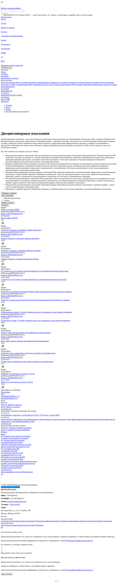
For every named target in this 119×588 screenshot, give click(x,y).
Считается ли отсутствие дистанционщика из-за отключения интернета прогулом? (34, 279)
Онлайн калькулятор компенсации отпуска (93, 85)
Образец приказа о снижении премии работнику (20, 238)
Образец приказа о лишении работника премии (20, 259)
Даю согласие (7, 574)
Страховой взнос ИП (23, 85)
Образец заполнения (12, 198)
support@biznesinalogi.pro (16, 501)
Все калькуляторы (8, 82)
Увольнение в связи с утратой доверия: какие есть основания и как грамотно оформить (35, 321)
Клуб (3, 400)
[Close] (4, 13)
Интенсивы (5, 392)
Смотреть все (7, 68)
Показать (5, 205)
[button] (59, 80)
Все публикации (7, 196)
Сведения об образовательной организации (18, 521)
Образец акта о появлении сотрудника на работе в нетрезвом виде (27, 362)
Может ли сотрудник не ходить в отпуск (17, 382)
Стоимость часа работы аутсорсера (63, 82)
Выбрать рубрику (8, 203)
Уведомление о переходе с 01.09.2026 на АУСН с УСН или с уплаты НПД (30, 415)
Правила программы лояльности (75, 521)
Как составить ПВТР (9, 218)
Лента (3, 19)
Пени (47, 82)
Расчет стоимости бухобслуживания (30, 82)
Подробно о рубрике (9, 193)
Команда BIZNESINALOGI (12, 214)
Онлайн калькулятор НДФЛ (64, 85)
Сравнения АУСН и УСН (42, 85)
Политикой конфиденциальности (79, 541)
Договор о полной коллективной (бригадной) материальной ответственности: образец (35, 300)
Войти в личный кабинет (11, 8)
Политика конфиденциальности (48, 521)
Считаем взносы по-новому (88, 82)
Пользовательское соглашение (100, 521)
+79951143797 (14, 504)
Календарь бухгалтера (26, 525)
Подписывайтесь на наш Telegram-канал (17, 472)
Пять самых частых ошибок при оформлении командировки (25, 341)
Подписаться (6, 17)
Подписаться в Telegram (10, 487)
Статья (6, 200)
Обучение (40, 525)
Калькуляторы (11, 525)
